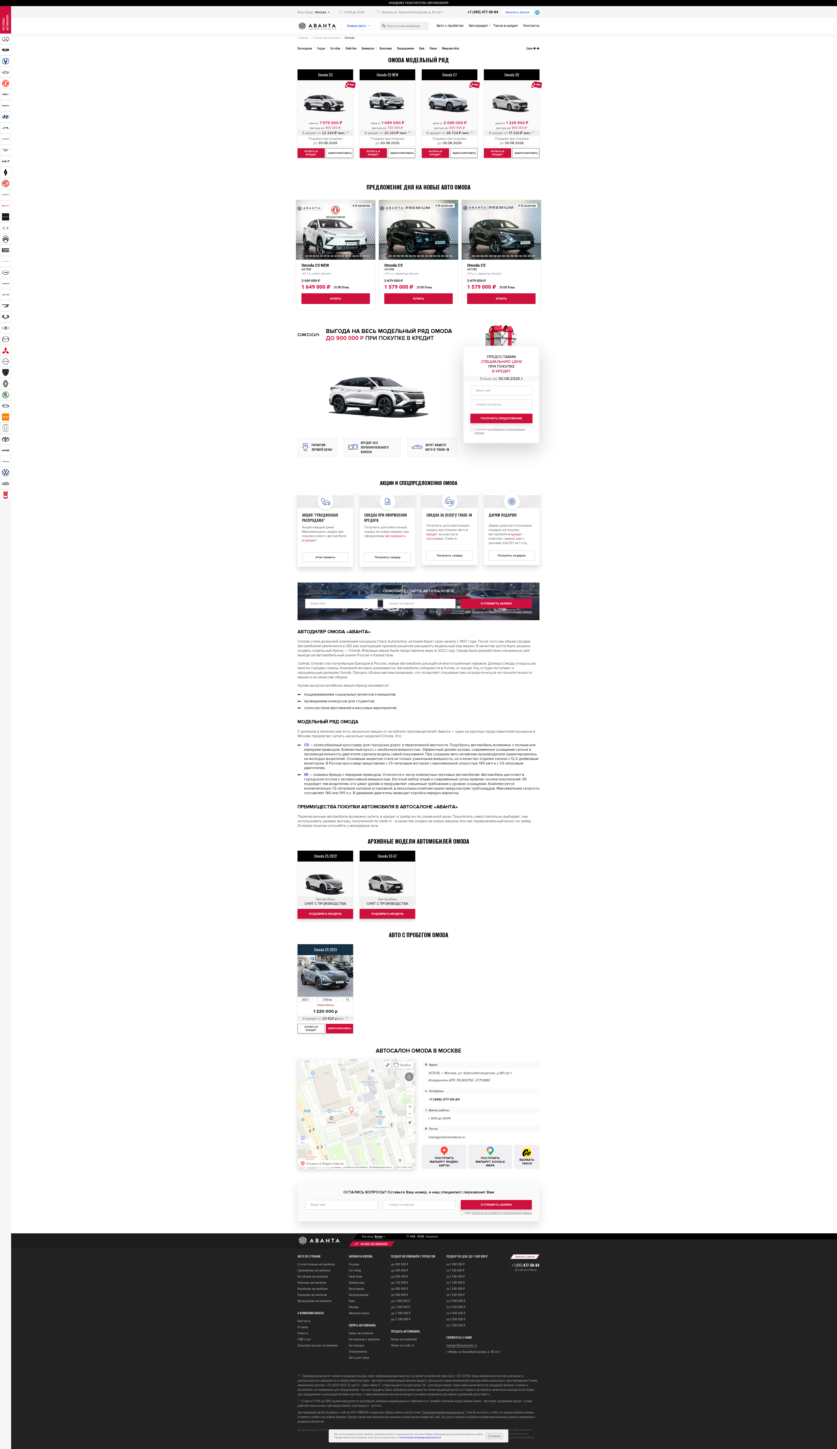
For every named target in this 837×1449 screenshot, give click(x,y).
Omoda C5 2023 (325, 949)
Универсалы (357, 1282)
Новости (303, 1333)
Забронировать (339, 1028)
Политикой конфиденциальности (420, 1437)
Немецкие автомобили (312, 1294)
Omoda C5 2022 (325, 856)
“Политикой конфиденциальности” (443, 1412)
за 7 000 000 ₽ (455, 1325)
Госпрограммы (358, 1351)
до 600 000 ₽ (399, 1276)
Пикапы (354, 1306)
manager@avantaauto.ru (446, 1137)
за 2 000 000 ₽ (455, 1300)
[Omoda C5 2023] (325, 976)
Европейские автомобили (314, 1270)
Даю (498, 612)
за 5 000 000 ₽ (455, 1319)
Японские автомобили (312, 1282)
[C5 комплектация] (325, 880)
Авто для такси (359, 1357)
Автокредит (478, 26)
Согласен (494, 1436)
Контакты (531, 26)
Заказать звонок (517, 12)
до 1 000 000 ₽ (400, 1300)
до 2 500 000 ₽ (401, 1319)
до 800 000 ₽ (399, 1288)
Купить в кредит (311, 1028)
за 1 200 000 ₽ (455, 1276)
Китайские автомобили (313, 1276)
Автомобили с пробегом (364, 1339)
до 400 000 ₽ (399, 1264)
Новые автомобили (361, 1333)
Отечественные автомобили (316, 1264)
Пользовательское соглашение (318, 1345)
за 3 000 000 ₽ (455, 1313)
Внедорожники (359, 1294)
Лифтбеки (355, 1276)
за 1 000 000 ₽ (455, 1264)
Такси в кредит (505, 26)
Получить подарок (512, 555)
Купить (335, 298)
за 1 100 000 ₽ (455, 1270)
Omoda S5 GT (387, 856)
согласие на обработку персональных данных (502, 612)
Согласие (500, 431)
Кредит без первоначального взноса (375, 447)
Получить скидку (387, 557)
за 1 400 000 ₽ (455, 1288)
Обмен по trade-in (402, 1345)
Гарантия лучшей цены (321, 447)
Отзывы (303, 1326)
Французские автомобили (314, 1300)
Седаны (354, 1264)
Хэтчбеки (355, 1270)
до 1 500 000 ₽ (400, 1306)
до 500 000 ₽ (399, 1270)
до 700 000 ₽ (399, 1282)
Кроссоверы (356, 1288)
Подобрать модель (325, 914)
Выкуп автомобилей (404, 1339)
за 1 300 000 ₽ (455, 1282)
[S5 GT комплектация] (387, 880)
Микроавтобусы (359, 1313)
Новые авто (356, 26)
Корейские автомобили (313, 1288)
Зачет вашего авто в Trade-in (437, 447)
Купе (352, 1300)
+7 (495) (525, 1265)
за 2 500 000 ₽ (455, 1306)
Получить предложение (501, 418)
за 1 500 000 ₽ (455, 1294)
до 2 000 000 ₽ (401, 1313)
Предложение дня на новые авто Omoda (419, 187)
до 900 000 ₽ (399, 1294)
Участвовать (325, 557)
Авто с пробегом (449, 26)
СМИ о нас (304, 1339)
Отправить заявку (496, 603)
